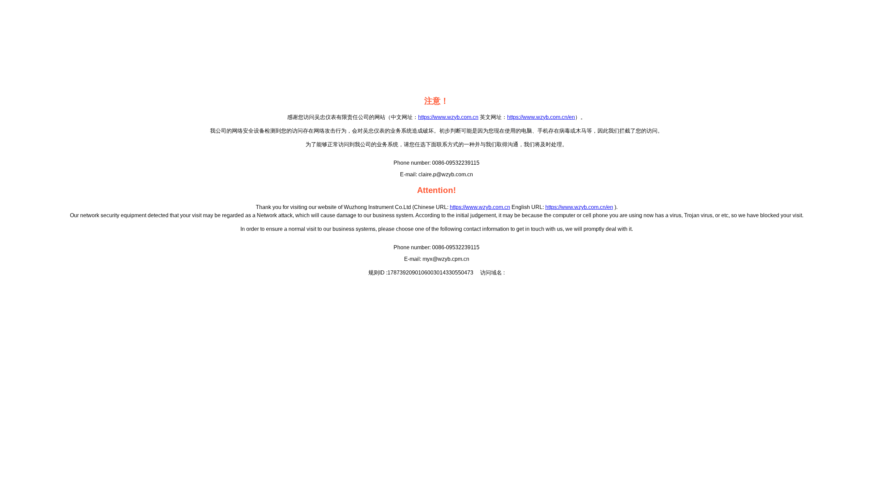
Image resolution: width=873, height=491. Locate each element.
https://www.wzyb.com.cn (448, 117)
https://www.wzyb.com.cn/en (541, 117)
